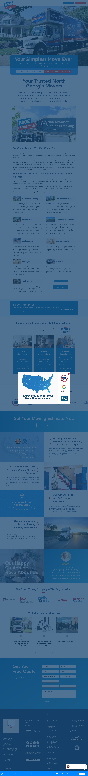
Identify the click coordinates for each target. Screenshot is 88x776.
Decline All (74, 773)
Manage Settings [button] (66, 773)
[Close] (86, 773)
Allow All (82, 773)
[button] (68, 373)
